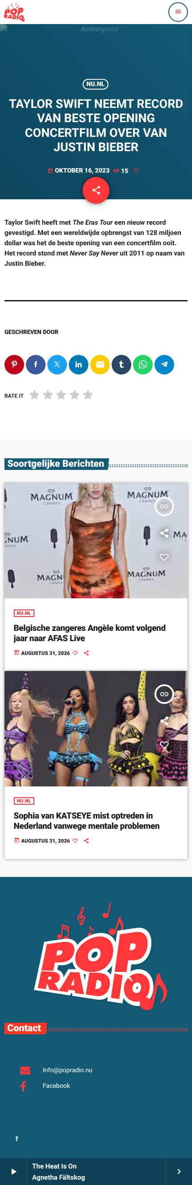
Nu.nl (96, 84)
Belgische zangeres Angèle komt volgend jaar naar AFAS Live (90, 633)
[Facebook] (17, 1139)
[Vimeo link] (14, 12)
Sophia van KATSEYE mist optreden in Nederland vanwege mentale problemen (87, 821)
